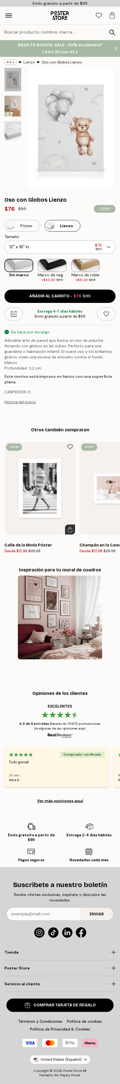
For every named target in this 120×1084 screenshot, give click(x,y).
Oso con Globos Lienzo (62, 62)
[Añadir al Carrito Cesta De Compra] (70, 530)
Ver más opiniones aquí (60, 800)
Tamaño (11, 236)
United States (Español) (61, 1059)
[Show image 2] (12, 106)
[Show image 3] (12, 132)
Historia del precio (20, 402)
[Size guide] (13, 314)
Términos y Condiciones (40, 1021)
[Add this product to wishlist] (106, 314)
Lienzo (29, 62)
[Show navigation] (8, 15)
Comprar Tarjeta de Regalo (64, 1005)
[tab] (98, 15)
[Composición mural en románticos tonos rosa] (60, 618)
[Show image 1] (12, 79)
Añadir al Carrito (60, 296)
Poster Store (72, 1071)
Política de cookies (84, 1021)
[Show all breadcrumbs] (10, 62)
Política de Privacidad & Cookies (60, 1029)
